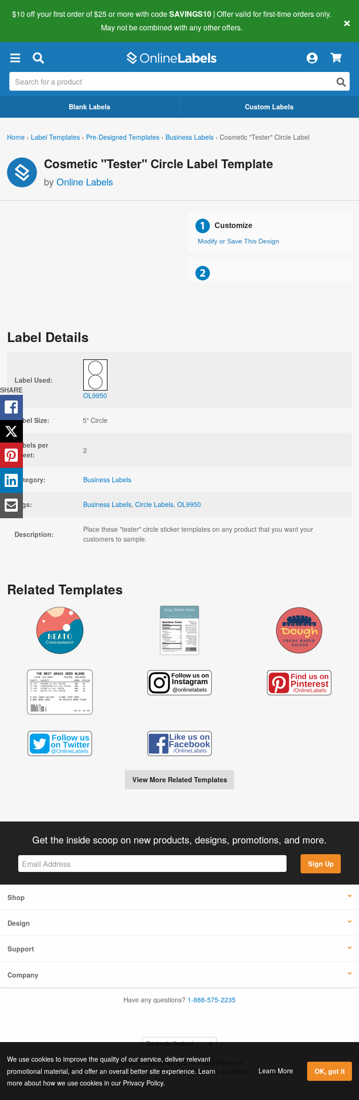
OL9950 (189, 504)
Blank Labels (89, 106)
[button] (15, 58)
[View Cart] (335, 58)
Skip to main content (34, 20)
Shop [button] (16, 897)
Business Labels (189, 137)
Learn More (275, 1070)
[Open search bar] (38, 58)
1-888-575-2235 (211, 999)
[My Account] (311, 58)
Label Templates (55, 137)
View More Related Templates (179, 779)
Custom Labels (269, 106)
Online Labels (85, 181)
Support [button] (20, 948)
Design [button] (18, 923)
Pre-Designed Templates (122, 137)
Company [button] (22, 974)
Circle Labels (154, 504)
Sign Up (321, 863)
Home (16, 137)
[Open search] (341, 82)
